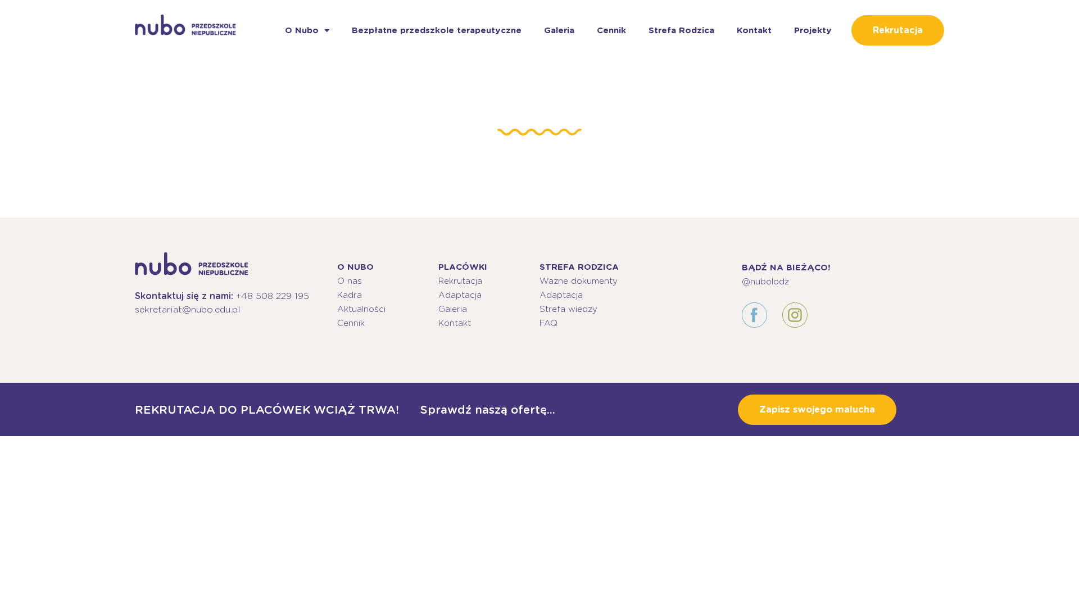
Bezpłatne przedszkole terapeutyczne (437, 30)
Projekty (813, 30)
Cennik (611, 30)
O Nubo (302, 30)
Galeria (559, 30)
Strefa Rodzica (681, 30)
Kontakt (754, 30)
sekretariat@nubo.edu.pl (188, 309)
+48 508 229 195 (272, 296)
